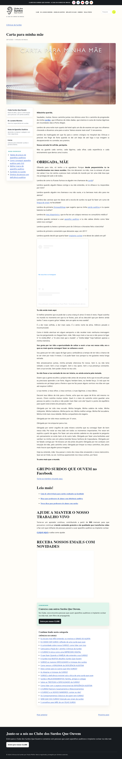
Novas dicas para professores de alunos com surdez (59, 503)
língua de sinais (43, 202)
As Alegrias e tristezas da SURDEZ (54, 672)
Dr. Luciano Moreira (46, 12)
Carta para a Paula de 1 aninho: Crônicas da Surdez (61, 649)
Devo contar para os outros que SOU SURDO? (59, 669)
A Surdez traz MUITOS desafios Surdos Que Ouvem (61, 659)
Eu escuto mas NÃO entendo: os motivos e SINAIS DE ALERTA (65, 638)
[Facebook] (78, 2)
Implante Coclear (71, 12)
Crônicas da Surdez (14, 25)
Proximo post (103, 715)
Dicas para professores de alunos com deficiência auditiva (62, 498)
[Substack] (91, 2)
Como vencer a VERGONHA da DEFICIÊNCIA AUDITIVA (62, 665)
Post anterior (42, 715)
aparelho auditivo (71, 219)
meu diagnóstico (53, 214)
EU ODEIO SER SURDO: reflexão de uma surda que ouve (63, 642)
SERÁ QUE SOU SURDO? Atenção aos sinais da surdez (62, 699)
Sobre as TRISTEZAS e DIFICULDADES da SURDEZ (60, 682)
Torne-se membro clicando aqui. (50, 479)
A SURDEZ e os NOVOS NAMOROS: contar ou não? (61, 692)
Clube (37, 12)
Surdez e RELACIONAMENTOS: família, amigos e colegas (63, 679)
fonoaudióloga (59, 207)
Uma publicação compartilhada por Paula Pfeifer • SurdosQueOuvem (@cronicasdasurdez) (65, 304)
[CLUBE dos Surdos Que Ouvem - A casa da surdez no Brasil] (16, 10)
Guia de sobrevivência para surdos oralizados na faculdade (62, 493)
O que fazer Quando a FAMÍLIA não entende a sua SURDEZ (64, 655)
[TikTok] (87, 2)
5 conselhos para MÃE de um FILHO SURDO (58, 702)
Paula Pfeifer (88, 12)
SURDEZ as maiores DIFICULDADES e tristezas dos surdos (64, 662)
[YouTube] (82, 2)
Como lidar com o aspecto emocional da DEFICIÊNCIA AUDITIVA (66, 685)
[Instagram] (74, 2)
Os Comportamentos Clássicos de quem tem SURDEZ (62, 695)
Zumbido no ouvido (18, 172)
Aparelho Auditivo (59, 12)
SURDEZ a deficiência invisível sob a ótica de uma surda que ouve (67, 675)
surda (90, 180)
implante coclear (75, 236)
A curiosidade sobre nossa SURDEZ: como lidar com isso (63, 645)
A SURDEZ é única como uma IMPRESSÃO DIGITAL (61, 652)
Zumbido (80, 12)
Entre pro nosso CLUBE (50, 621)
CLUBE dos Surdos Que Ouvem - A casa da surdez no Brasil (49, 2)
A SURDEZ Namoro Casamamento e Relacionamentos (62, 689)
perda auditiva (94, 207)
